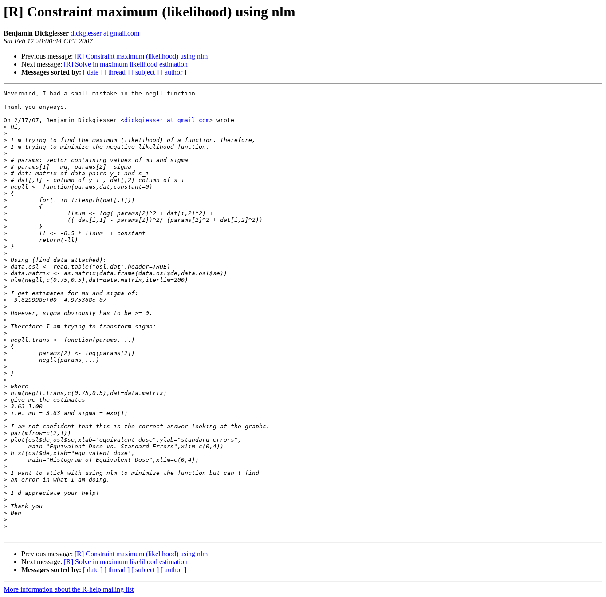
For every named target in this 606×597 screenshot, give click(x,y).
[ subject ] (145, 72)
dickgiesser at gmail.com (105, 33)
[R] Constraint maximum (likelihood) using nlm (141, 56)
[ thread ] (117, 72)
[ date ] (92, 72)
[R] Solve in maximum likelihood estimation (126, 64)
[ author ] (173, 72)
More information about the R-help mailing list (69, 589)
